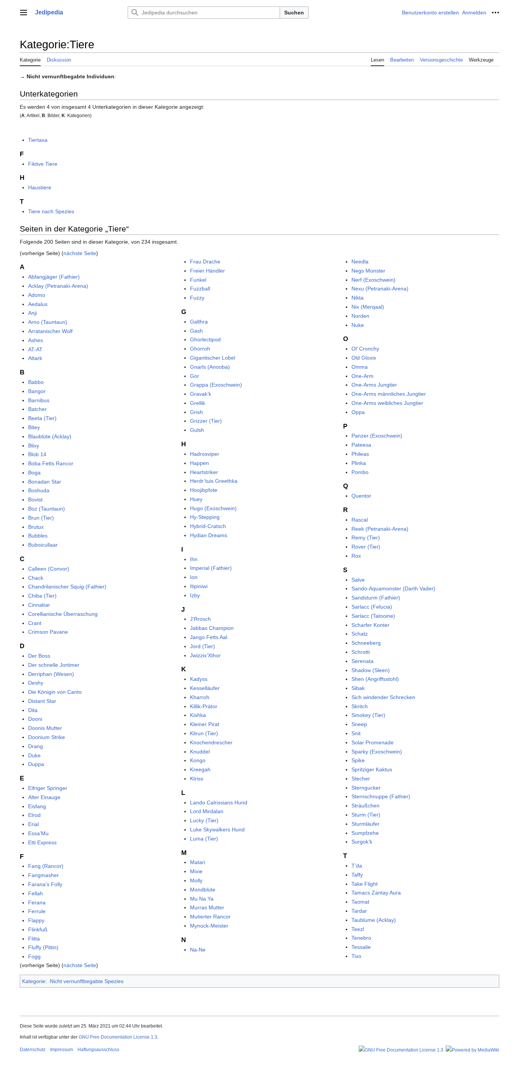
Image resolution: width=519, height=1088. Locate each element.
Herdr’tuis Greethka (213, 481)
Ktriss (196, 779)
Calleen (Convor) (48, 569)
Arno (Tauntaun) (47, 322)
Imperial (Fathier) (211, 568)
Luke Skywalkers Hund (217, 829)
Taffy (357, 875)
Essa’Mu (38, 833)
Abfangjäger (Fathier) (54, 277)
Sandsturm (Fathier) (375, 598)
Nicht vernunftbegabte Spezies (86, 981)
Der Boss (39, 656)
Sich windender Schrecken (383, 697)
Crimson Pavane (48, 632)
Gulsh (197, 430)
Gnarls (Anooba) (210, 367)
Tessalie (361, 947)
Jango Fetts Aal (208, 637)
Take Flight (364, 884)
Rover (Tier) (365, 547)
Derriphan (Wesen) (51, 674)
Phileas (360, 454)
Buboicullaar (43, 545)
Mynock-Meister (209, 926)
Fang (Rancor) (45, 866)
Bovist (35, 499)
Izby (195, 595)
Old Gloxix (363, 358)
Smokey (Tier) (368, 715)
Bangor (37, 391)
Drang (35, 746)
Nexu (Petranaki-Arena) (379, 288)
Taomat (360, 902)
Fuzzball (200, 288)
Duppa (36, 764)
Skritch (359, 706)
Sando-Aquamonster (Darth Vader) (393, 588)
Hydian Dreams (208, 535)
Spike (358, 760)
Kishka (198, 715)
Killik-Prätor (203, 706)
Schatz (359, 634)
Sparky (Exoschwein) (376, 752)
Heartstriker (204, 472)
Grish (196, 412)
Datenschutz (33, 1049)
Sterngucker (366, 788)
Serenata (362, 661)
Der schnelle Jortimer (53, 665)
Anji (32, 313)
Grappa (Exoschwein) (216, 385)
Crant (34, 623)
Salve (358, 580)
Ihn (194, 559)
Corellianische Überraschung (63, 614)
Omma (359, 367)
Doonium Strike (46, 737)
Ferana (37, 902)
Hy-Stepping (205, 517)
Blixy (33, 445)
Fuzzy (197, 298)
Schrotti (360, 652)
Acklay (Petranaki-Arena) (58, 286)
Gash (196, 331)
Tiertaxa (37, 140)
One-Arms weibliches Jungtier (387, 403)
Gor (194, 376)
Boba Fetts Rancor (50, 463)
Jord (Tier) (202, 646)
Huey (196, 499)
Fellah (35, 893)
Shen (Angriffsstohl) (375, 679)
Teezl (357, 929)
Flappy (36, 920)
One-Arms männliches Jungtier (388, 394)
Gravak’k (200, 394)
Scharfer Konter (370, 625)
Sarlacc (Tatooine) (373, 616)
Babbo (36, 382)
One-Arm (362, 376)
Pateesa (361, 445)
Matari (197, 862)
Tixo (356, 956)
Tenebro (361, 938)
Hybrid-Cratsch (208, 526)
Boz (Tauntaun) (46, 509)
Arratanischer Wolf (50, 331)
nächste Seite (79, 253)
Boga (34, 472)
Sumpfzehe (365, 833)
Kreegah (200, 769)
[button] (23, 12)
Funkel (198, 280)
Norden (360, 316)
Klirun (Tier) (204, 733)
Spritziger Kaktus (371, 769)
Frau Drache (205, 262)
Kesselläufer (205, 688)
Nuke (357, 325)
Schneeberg (366, 643)
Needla (360, 262)
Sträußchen (365, 806)
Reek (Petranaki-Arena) (379, 529)
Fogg (34, 956)
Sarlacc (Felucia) (371, 607)
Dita (33, 710)
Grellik (197, 403)
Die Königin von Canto (55, 692)
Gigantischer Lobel (212, 358)
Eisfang (37, 806)
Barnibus (38, 400)
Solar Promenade (372, 742)
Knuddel (200, 752)
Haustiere (39, 187)
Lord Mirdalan (206, 811)
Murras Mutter (207, 907)
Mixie (196, 871)
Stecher (360, 779)
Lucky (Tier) (204, 820)
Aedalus (37, 304)
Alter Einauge (44, 797)
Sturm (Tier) (365, 815)
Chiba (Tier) (42, 596)
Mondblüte (202, 890)
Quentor (361, 496)
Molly (196, 880)
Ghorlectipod (205, 339)
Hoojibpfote (203, 490)
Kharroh (199, 697)
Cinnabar (39, 605)
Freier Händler (207, 271)
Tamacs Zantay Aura (376, 893)
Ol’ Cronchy (365, 349)
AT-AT (35, 349)
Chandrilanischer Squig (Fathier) (67, 587)
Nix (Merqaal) (367, 307)
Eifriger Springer (47, 788)
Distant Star (42, 701)
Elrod (34, 815)
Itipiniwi (198, 586)
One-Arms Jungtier (374, 385)
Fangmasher (43, 875)
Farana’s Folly (45, 884)
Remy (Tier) (365, 537)
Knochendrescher (211, 742)
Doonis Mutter (45, 728)
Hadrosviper (204, 454)
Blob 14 (37, 454)
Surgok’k (361, 842)
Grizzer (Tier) (206, 421)
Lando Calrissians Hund (218, 802)
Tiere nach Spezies (51, 211)
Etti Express (42, 842)
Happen (199, 463)
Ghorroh (200, 349)
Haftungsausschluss (98, 1049)
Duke (34, 755)
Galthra (199, 322)
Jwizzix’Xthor (205, 655)
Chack (35, 578)
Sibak (358, 688)
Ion (194, 577)
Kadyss (198, 679)
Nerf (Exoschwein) (373, 280)
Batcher (37, 409)
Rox (356, 556)
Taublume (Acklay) (373, 920)
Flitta (34, 939)
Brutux (36, 527)
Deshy (35, 683)
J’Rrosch (200, 619)
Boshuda (38, 490)
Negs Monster (368, 271)
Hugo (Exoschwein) (213, 508)
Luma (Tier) (204, 839)
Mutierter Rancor (210, 917)
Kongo (198, 760)
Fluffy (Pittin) (43, 947)
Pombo (360, 472)
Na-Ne (198, 950)
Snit (356, 733)
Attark (35, 358)
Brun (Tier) (41, 518)
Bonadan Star (44, 482)
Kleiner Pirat (204, 724)
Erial (33, 824)
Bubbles (37, 536)
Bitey (34, 427)
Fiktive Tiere (42, 164)
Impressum (61, 1049)
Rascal (359, 520)
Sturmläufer (365, 824)
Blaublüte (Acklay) (49, 436)
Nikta (357, 298)
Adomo (36, 295)
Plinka (358, 463)
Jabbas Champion (212, 628)
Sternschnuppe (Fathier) (380, 796)
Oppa (358, 412)
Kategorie (33, 981)
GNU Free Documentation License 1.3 (118, 1037)
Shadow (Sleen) (370, 670)
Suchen (294, 13)
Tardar (359, 911)
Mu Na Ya (202, 899)
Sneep (359, 724)
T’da (356, 866)
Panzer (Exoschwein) (376, 436)
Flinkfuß (37, 929)
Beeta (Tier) (42, 418)
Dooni (35, 719)
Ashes (35, 340)
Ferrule (37, 911)
